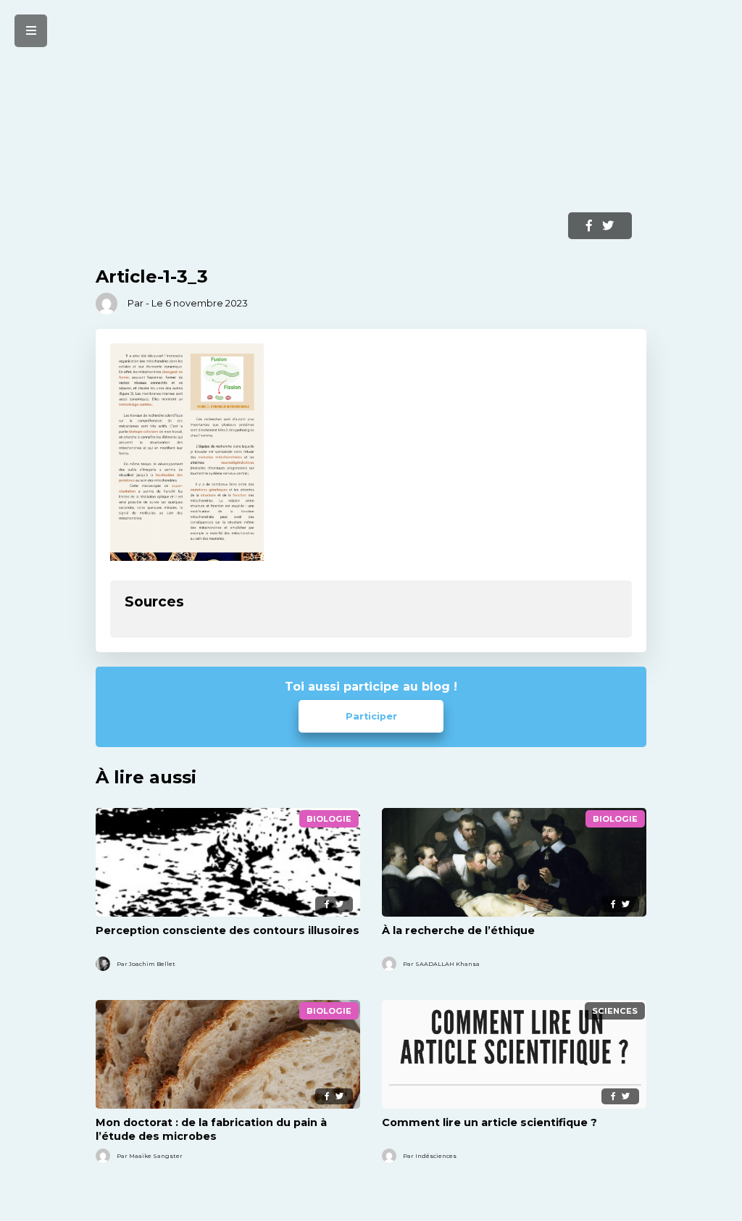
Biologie (329, 819)
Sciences (615, 1011)
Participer (371, 716)
